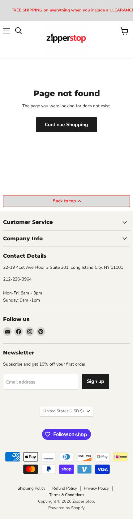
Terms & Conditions (66, 495)
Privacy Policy (96, 488)
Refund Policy (64, 488)
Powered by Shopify (66, 508)
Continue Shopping (66, 124)
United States (63, 411)
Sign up (95, 381)
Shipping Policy (31, 488)
